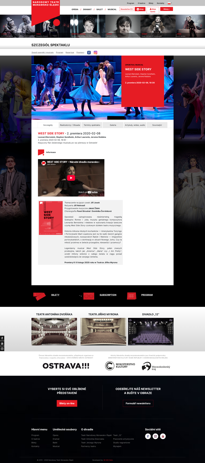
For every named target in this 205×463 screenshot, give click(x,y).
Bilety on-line (67, 403)
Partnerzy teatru (88, 446)
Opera (55, 435)
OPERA (75, 9)
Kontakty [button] (160, 3)
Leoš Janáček (146, 36)
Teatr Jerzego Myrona (91, 442)
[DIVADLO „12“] (151, 332)
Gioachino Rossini (7, 36)
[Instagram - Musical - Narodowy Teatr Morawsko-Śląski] (95, 52)
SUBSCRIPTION (108, 295)
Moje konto (153, 10)
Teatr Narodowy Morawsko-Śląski (96, 435)
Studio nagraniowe (121, 442)
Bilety (166, 9)
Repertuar (70, 52)
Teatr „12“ (117, 435)
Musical (56, 446)
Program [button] (130, 3)
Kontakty (35, 446)
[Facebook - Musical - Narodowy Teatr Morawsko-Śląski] (89, 52)
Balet (55, 442)
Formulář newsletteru (138, 403)
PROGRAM (147, 295)
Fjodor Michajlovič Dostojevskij (116, 36)
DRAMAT (87, 9)
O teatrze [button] (141, 3)
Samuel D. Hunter (77, 36)
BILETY (55, 295)
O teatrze (35, 439)
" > (80, 296)
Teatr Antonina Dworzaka (92, 439)
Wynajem (117, 446)
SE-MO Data (108, 460)
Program (59, 52)
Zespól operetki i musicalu (43, 52)
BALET (100, 9)
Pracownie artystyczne (123, 439)
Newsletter (125, 9)
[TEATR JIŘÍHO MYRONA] (103, 332)
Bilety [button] (151, 3)
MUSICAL (112, 9)
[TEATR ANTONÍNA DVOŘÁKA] (54, 332)
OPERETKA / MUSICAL (43, 34)
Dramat (56, 439)
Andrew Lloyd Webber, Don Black (46, 36)
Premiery (80, 52)
